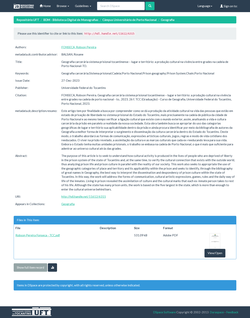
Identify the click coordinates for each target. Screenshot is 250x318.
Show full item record (30, 267)
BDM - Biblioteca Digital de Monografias (70, 19)
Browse (62, 6)
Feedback (232, 312)
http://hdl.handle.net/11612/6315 (83, 196)
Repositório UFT (28, 19)
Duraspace (217, 312)
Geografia (167, 19)
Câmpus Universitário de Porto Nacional (129, 19)
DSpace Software (164, 312)
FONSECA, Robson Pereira (78, 47)
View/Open (215, 253)
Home (47, 6)
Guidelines (82, 6)
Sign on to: (230, 6)
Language (203, 6)
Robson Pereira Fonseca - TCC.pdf (37, 235)
